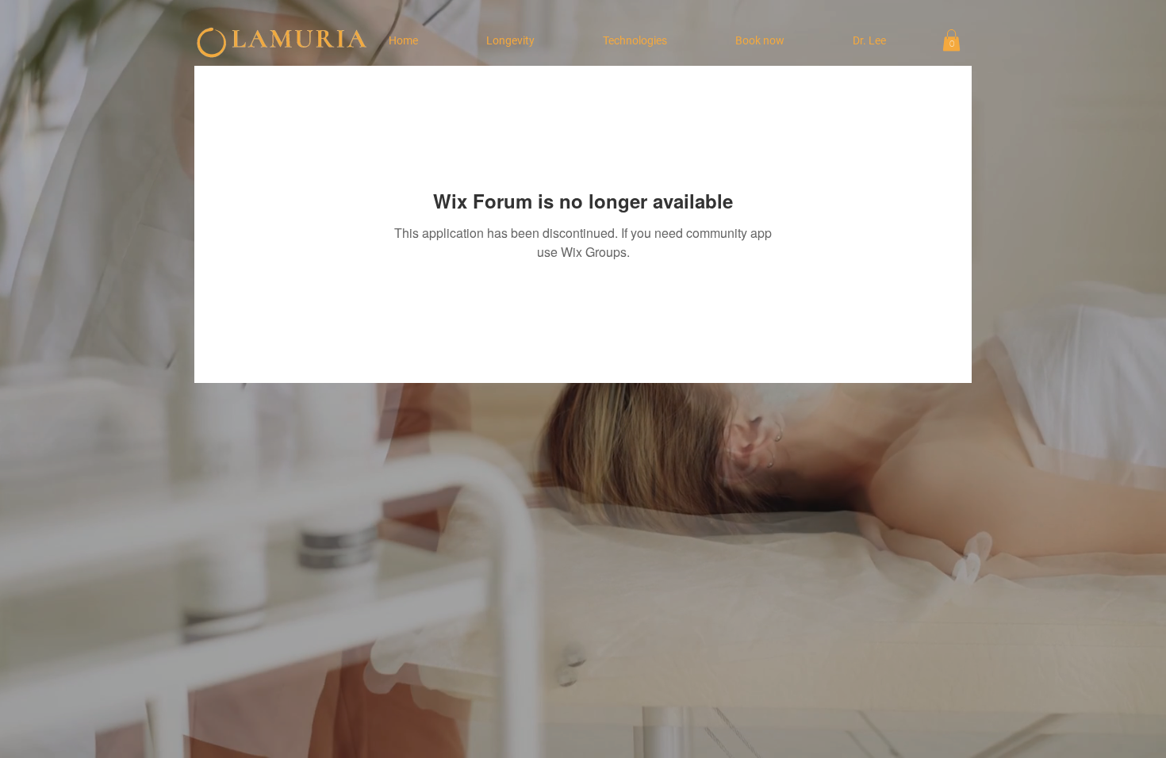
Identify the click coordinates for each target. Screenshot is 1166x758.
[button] (951, 40)
